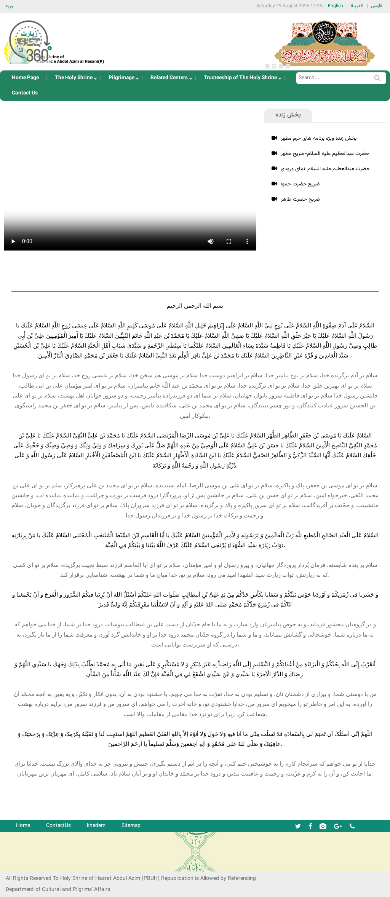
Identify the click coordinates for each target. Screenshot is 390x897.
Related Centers (167, 80)
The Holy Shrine (71, 80)
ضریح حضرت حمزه (300, 184)
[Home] (54, 39)
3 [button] (281, 66)
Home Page (25, 78)
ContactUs (58, 826)
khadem (96, 826)
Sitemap (131, 826)
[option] (325, 41)
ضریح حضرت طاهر (300, 199)
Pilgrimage (119, 80)
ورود (9, 6)
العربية (357, 6)
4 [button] (288, 66)
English (335, 6)
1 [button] (267, 66)
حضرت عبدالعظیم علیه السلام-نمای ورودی (325, 169)
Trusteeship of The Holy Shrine (238, 80)
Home (23, 826)
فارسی (376, 6)
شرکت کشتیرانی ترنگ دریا (26, 865)
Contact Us (25, 93)
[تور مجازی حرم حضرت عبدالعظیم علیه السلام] (30, 62)
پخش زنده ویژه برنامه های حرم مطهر (318, 138)
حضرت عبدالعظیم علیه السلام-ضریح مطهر (325, 154)
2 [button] (274, 66)
